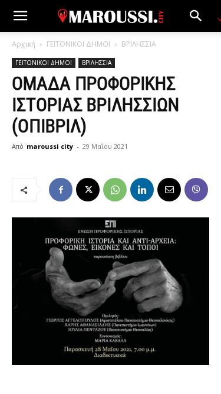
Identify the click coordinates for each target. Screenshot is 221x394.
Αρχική (23, 44)
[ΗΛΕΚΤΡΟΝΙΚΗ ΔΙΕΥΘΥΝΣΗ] (169, 189)
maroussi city (50, 146)
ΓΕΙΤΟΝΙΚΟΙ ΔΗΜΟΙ (78, 44)
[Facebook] (60, 189)
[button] (20, 16)
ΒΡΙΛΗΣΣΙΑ (138, 44)
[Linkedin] (142, 189)
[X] (88, 189)
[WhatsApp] (115, 189)
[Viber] (196, 189)
